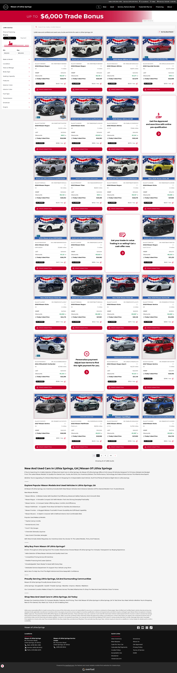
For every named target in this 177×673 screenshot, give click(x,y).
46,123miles (134, 366)
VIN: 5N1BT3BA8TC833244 (58, 183)
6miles (171, 188)
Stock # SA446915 (148, 64)
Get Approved (138, 644)
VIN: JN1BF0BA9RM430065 (58, 242)
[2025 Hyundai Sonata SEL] (159, 48)
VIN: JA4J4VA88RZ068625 (58, 361)
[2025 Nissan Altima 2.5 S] (122, 48)
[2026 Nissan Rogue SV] (50, 48)
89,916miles (98, 426)
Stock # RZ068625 (40, 361)
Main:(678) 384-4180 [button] (34, 645)
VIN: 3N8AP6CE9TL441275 (131, 302)
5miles (63, 69)
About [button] (169, 7)
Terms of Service (138, 650)
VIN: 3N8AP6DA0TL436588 (166, 183)
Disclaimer (114, 656)
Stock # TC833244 (40, 183)
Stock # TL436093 (76, 123)
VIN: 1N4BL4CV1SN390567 (131, 123)
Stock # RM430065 (40, 242)
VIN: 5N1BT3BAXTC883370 (130, 183)
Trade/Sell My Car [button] (145, 7)
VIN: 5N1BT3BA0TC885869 (58, 64)
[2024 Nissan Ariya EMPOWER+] (50, 227)
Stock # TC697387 (40, 123)
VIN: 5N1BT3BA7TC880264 (94, 302)
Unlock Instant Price (45, 89)
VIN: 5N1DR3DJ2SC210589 (95, 421)
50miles (63, 188)
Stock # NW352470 (112, 361)
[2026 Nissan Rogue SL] (50, 108)
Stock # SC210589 (76, 421)
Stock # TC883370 (112, 183)
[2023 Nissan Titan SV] (87, 168)
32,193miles (62, 128)
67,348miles (62, 366)
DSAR (135, 653)
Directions (136, 639)
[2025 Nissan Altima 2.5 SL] (122, 406)
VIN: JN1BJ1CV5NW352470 (131, 361)
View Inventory (116, 639)
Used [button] (112, 7)
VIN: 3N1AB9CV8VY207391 (166, 361)
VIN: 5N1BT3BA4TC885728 (166, 242)
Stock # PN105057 (76, 183)
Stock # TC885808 (76, 64)
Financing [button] (160, 7)
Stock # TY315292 (148, 302)
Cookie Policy (115, 650)
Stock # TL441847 (40, 302)
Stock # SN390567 (112, 123)
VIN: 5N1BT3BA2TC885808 (94, 64)
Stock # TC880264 (76, 302)
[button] (143, 1)
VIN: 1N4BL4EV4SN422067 (130, 421)
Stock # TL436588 (148, 183)
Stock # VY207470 (40, 421)
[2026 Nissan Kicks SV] (50, 287)
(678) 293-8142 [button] (61, 647)
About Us (136, 641)
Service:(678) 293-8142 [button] (34, 647)
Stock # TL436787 (76, 242)
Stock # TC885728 (148, 242)
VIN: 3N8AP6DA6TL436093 (94, 123)
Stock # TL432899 (148, 421)
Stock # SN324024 (112, 64)
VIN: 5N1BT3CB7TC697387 (59, 123)
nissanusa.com (116, 658)
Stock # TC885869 (40, 64)
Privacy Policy (137, 647)
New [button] (104, 7)
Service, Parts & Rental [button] (126, 7)
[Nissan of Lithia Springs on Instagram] (146, 628)
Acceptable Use (116, 653)
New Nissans (115, 641)
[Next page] (115, 455)
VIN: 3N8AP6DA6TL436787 (94, 242)
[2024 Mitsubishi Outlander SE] (50, 346)
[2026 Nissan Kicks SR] (87, 108)
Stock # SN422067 (112, 421)
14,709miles (134, 426)
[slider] (3, 46)
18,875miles (134, 69)
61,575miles (170, 69)
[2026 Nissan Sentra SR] (159, 287)
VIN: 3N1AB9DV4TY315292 (166, 302)
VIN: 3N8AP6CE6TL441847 (59, 302)
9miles (99, 69)
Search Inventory (98, 7)
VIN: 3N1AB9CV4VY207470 (58, 421)
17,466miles (134, 128)
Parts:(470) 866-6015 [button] (34, 650)
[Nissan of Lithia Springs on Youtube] (142, 628)
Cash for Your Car (117, 644)
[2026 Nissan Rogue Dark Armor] (159, 227)
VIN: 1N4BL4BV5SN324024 (130, 64)
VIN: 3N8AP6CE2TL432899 (166, 421)
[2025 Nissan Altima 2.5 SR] (122, 108)
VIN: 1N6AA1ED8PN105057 (95, 183)
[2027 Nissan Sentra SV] (159, 346)
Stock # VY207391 (148, 361)
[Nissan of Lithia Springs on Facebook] (138, 628)
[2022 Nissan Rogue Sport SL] (122, 346)
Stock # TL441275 (112, 302)
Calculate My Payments (119, 647)
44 (111, 455)
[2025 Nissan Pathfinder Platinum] (87, 406)
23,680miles (62, 247)
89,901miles (98, 188)
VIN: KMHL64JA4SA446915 (166, 64)
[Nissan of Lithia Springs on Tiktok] (150, 628)
